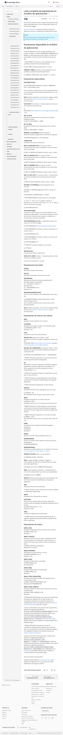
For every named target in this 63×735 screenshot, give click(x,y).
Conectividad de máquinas (38, 692)
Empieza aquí (10, 14)
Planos (3, 718)
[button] (54, 6)
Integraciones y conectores (38, 694)
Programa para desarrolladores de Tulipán (30, 720)
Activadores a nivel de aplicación (15, 48)
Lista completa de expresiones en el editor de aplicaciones (15, 75)
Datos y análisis (35, 688)
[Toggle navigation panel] (21, 13)
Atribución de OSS (23, 733)
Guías (8, 151)
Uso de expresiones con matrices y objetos (15, 92)
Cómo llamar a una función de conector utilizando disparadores (15, 107)
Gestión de (9, 144)
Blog (23, 723)
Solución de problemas (14, 112)
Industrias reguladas (12, 127)
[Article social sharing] (54, 19)
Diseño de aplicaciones (13, 24)
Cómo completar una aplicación (15, 100)
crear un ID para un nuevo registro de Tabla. (36, 451)
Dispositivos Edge (6, 710)
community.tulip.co (45, 660)
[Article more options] (57, 19)
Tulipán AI (10, 129)
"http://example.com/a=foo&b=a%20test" (36, 345)
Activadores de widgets (15, 51)
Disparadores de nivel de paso (15, 46)
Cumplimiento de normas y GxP (38, 697)
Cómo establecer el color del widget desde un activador (15, 77)
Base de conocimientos (27, 716)
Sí (47, 670)
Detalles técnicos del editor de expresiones (15, 73)
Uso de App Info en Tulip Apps (15, 104)
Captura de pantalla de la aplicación (15, 60)
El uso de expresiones (30, 29)
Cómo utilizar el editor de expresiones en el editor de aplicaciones (15, 70)
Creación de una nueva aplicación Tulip (14, 28)
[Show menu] (48, 2)
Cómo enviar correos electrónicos (15, 80)
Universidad (24, 712)
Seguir (45, 18)
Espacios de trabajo (36, 699)
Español (57, 2)
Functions (10, 134)
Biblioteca (9, 154)
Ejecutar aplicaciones (11, 141)
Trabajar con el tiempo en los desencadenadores (15, 95)
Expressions (10, 139)
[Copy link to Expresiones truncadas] (45, 265)
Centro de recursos (26, 710)
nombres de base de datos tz (40, 99)
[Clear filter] (19, 11)
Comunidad (24, 714)
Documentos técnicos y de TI (13, 149)
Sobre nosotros (5, 733)
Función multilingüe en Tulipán (14, 33)
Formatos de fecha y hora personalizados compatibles (15, 97)
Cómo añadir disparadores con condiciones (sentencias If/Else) (15, 58)
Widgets (48, 692)
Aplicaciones (49, 688)
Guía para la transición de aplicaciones (15, 53)
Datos (9, 114)
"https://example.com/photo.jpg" (45, 226)
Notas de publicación (11, 156)
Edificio (17, 6)
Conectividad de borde (37, 690)
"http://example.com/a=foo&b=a (42, 343)
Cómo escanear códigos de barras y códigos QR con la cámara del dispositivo (15, 102)
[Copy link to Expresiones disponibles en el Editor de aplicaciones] (40, 48)
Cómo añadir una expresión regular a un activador (15, 90)
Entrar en (45, 711)
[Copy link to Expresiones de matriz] (44, 524)
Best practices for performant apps (15, 68)
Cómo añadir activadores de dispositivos (15, 65)
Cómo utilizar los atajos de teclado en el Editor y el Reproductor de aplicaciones (14, 31)
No (54, 670)
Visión (33, 703)
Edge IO (4, 712)
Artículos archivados (11, 158)
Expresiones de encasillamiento (15, 87)
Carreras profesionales (14, 733)
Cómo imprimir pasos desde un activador (15, 82)
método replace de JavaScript (32, 633)
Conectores (49, 690)
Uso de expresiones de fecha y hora (15, 85)
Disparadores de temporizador (15, 63)
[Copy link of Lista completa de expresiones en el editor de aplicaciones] (49, 14)
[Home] (12, 2)
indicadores (49, 619)
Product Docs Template (13, 19)
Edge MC (4, 714)
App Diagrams (12, 36)
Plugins (33, 701)
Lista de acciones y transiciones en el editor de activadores (15, 55)
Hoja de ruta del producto (28, 718)
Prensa (30, 733)
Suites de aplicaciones (51, 686)
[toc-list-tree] (50, 19)
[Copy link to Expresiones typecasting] (47, 79)
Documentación (9, 6)
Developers (9, 146)
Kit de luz (4, 716)
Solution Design (11, 21)
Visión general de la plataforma (39, 686)
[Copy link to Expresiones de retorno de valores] (54, 316)
